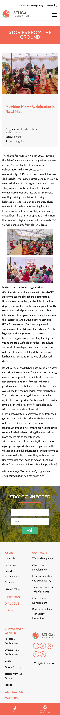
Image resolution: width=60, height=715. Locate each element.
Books (8, 660)
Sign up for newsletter (45, 711)
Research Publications (11, 641)
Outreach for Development (39, 600)
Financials (10, 565)
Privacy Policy (12, 588)
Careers (24, 5)
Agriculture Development (39, 567)
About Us (10, 558)
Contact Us (14, 692)
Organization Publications (12, 652)
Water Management (43, 558)
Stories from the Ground (13, 676)
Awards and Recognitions (12, 574)
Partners (9, 582)
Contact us (48, 5)
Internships (33, 5)
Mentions (12, 597)
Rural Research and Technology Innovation (42, 613)
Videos (8, 684)
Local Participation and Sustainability (42, 578)
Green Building (13, 667)
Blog (41, 5)
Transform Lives (43, 589)
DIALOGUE (12, 603)
